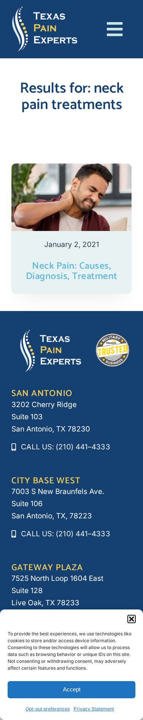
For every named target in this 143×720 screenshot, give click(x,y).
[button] (131, 619)
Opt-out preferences (48, 709)
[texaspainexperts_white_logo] (44, 9)
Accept (71, 689)
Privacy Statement (94, 709)
